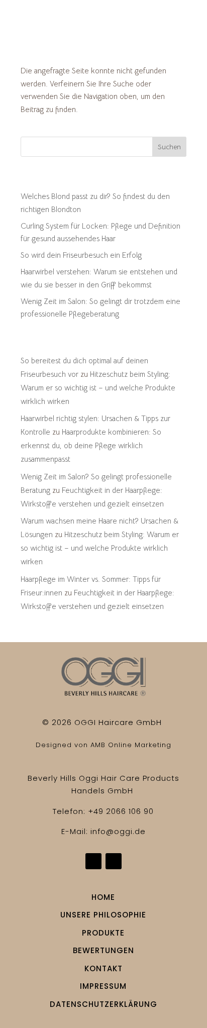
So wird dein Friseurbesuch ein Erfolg (81, 255)
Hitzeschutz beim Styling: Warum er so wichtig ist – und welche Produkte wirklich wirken (98, 387)
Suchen (169, 146)
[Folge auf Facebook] (93, 861)
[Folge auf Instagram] (114, 861)
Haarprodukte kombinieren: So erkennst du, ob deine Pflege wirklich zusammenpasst (91, 445)
